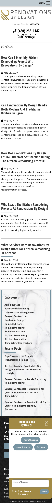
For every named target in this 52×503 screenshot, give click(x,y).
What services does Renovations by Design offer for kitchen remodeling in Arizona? (25, 248)
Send (44, 491)
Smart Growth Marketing (24, 492)
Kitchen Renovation (15, 339)
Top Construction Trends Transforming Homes (18, 358)
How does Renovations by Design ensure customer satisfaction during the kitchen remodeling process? (25, 157)
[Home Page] (26, 18)
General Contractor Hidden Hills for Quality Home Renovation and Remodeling (24, 392)
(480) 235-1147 (28, 30)
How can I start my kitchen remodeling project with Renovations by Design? (19, 61)
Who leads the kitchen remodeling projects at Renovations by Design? (24, 206)
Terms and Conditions (37, 501)
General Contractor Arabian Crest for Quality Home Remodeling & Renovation (25, 406)
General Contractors (15, 316)
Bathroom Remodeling (16, 308)
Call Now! (41, 447)
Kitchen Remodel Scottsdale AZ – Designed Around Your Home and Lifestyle (22, 370)
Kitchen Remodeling (15, 335)
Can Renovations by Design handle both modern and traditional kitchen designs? (24, 109)
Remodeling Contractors (18, 343)
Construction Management (19, 312)
